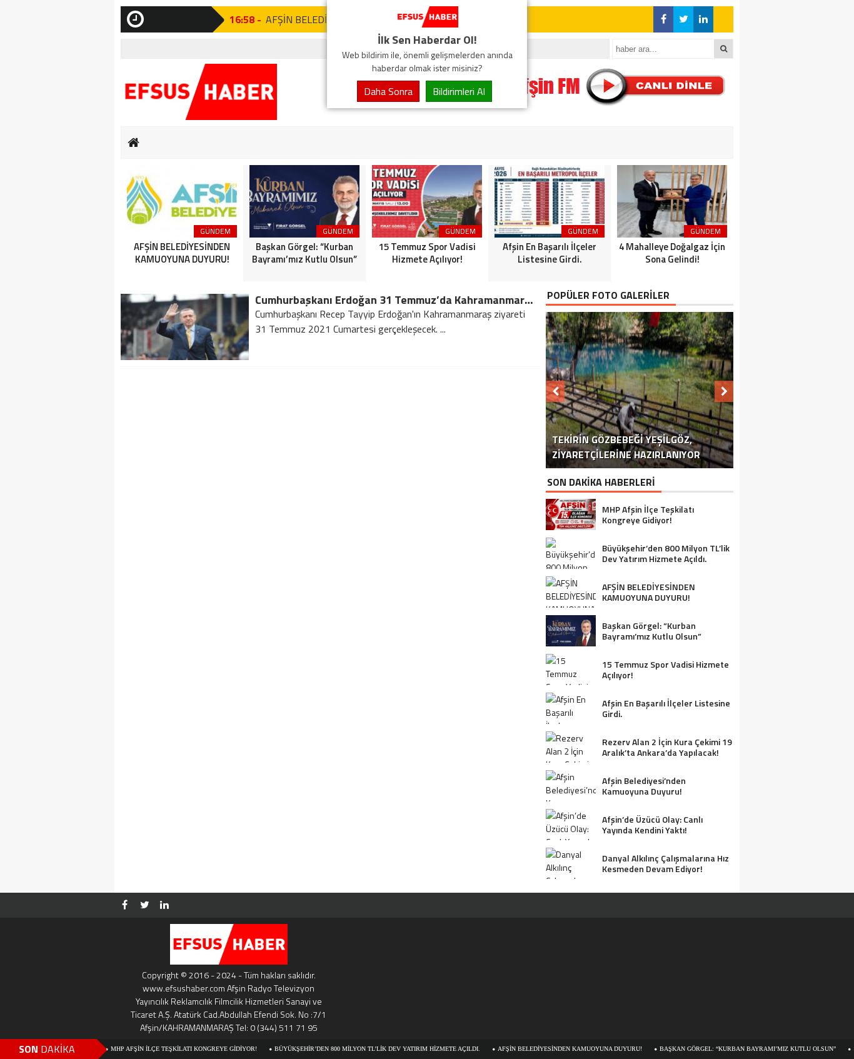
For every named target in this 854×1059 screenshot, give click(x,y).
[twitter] (683, 19)
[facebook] (663, 19)
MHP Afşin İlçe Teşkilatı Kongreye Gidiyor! (158, 1048)
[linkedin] (703, 19)
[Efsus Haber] (427, 23)
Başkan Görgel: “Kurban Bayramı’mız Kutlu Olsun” (722, 1048)
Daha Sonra (388, 91)
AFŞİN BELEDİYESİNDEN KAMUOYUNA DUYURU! (544, 1048)
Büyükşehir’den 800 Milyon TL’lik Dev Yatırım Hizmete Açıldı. (352, 1048)
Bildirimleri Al (459, 91)
